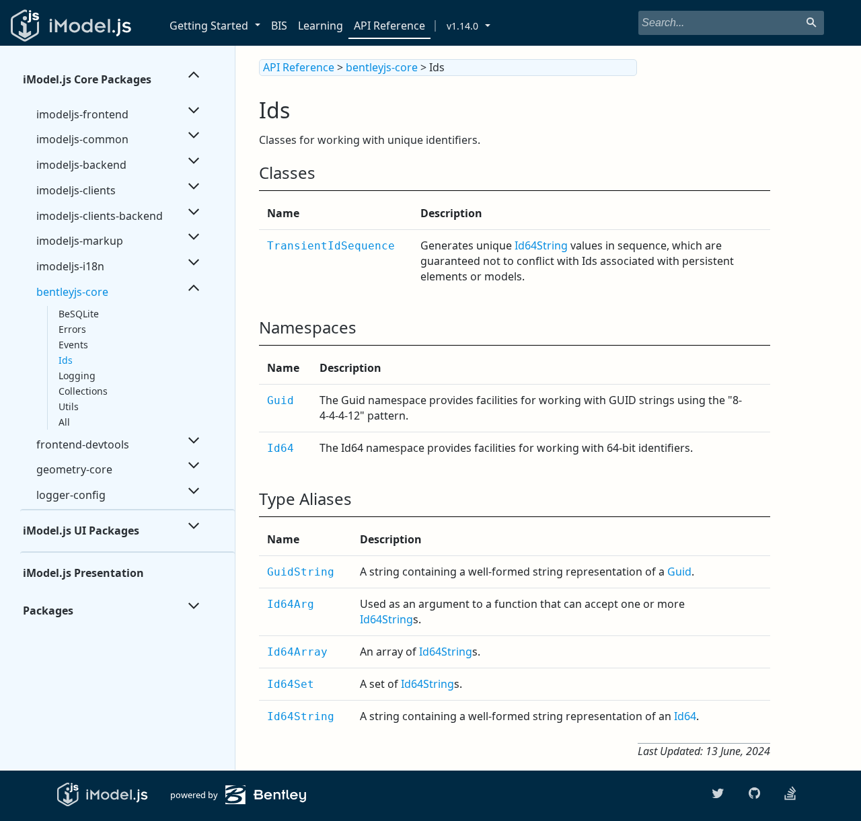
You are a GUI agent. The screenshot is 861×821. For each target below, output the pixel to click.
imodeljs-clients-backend (99, 215)
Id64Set (290, 684)
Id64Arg (290, 604)
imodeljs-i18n (70, 266)
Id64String (541, 245)
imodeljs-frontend (82, 114)
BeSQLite (79, 313)
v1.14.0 (462, 25)
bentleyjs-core (72, 291)
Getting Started (209, 25)
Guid (280, 400)
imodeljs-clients (76, 190)
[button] (260, 26)
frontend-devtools (82, 444)
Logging (77, 375)
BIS (279, 25)
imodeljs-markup (79, 240)
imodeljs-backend (81, 164)
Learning (320, 25)
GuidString (300, 571)
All (64, 422)
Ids (66, 360)
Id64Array (297, 652)
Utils (69, 406)
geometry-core (74, 469)
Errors (72, 329)
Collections (83, 391)
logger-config (71, 494)
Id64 (280, 448)
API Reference (389, 25)
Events (73, 344)
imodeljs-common (82, 139)
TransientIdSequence (331, 245)
